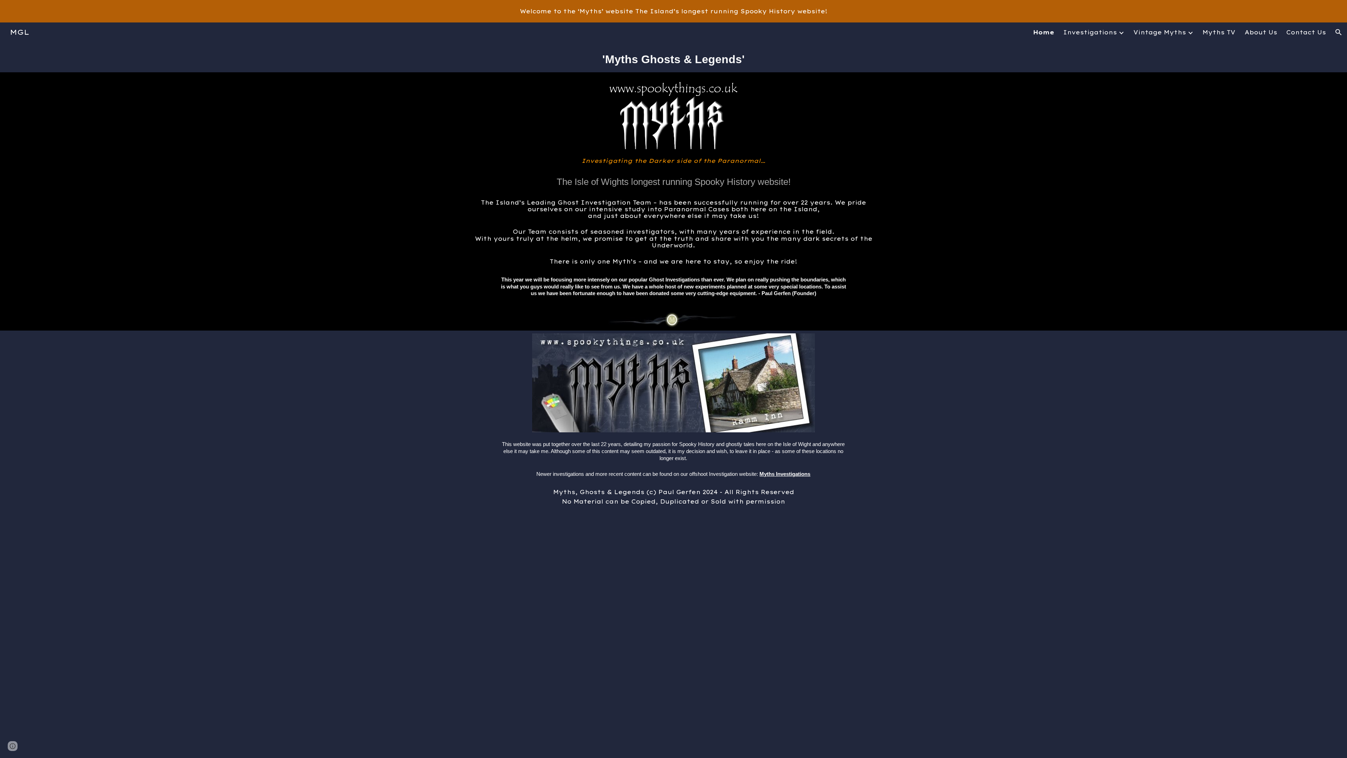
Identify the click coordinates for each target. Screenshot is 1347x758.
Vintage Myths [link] (1159, 32)
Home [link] (1043, 32)
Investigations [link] (1090, 32)
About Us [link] (1261, 32)
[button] (1338, 32)
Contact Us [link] (1306, 32)
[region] (673, 11)
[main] (673, 57)
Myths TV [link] (1218, 32)
